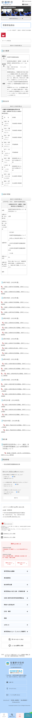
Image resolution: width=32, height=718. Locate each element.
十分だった (6, 476)
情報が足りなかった (8, 478)
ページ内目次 (7, 40)
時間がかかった (7, 493)
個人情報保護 (24, 700)
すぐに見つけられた (8, 492)
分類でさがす (14, 654)
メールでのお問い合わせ (14, 694)
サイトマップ (6, 700)
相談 (5, 618)
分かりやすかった (8, 484)
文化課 (4, 510)
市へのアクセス (12, 688)
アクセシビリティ (16, 702)
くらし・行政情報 (21, 654)
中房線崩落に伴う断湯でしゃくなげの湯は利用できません (15, 550)
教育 (8, 655)
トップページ (7, 654)
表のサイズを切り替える (16, 45)
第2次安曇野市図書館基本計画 (12, 464)
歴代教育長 (7, 578)
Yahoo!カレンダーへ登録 (9, 537)
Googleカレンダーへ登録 (9, 533)
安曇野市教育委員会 (14, 655)
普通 (14, 476)
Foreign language (27, 1)
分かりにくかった (8, 486)
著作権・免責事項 (15, 700)
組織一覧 (11, 682)
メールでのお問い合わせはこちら (11, 516)
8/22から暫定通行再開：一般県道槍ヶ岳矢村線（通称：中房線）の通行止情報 (15, 556)
